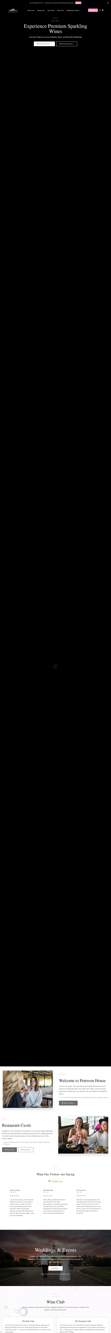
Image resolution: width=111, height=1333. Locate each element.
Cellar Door (31, 10)
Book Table (10, 1150)
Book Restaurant (66, 44)
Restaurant (41, 10)
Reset (78, 3)
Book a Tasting (68, 1103)
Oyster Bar (50, 10)
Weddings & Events (73, 10)
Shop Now (92, 10)
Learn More (54, 1268)
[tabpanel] (55, 533)
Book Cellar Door (44, 44)
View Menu (26, 1150)
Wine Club (60, 10)
